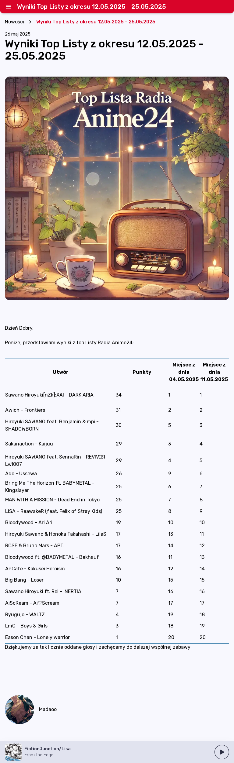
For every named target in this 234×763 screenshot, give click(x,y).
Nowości (14, 22)
